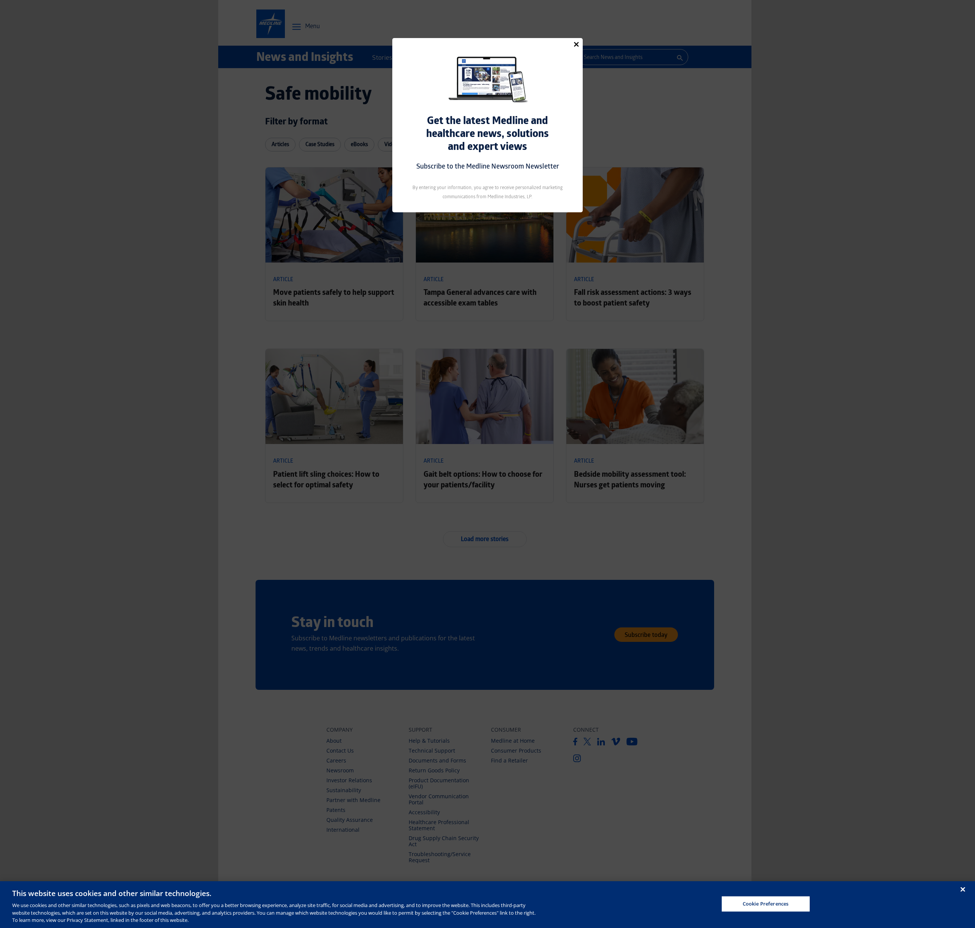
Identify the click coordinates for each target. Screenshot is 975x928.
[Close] (576, 44)
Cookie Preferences (765, 903)
